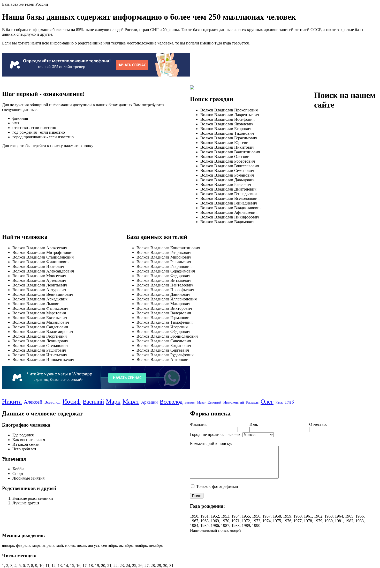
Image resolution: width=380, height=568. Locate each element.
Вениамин (190, 402)
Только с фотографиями (216, 486)
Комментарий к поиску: (211, 443)
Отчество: (318, 424)
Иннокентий (233, 402)
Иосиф (72, 401)
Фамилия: (198, 424)
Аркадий (149, 402)
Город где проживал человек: (215, 434)
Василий (93, 401)
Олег (267, 401)
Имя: (253, 424)
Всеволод (52, 402)
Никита (12, 401)
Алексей (33, 402)
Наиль (279, 402)
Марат (131, 401)
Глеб (289, 402)
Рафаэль (252, 402)
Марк (113, 401)
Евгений (214, 402)
